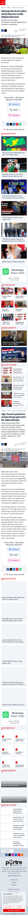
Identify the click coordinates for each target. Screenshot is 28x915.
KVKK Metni (19, 907)
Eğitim (8, 7)
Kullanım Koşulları (14, 889)
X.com (15, 110)
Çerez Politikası (8, 907)
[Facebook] (6, 855)
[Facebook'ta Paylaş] (2, 30)
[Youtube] (19, 855)
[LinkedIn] (16, 855)
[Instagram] (13, 855)
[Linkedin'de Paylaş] (14, 124)
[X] (9, 855)
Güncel (9, 410)
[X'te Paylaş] (5, 30)
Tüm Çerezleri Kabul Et (14, 910)
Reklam (14, 885)
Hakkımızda (14, 880)
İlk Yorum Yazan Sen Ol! (15, 129)
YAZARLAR (7, 851)
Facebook (15, 104)
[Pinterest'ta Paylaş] (17, 124)
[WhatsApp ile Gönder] (20, 124)
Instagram (15, 115)
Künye (14, 882)
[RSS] (22, 855)
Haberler (3, 7)
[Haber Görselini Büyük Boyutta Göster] (14, 46)
